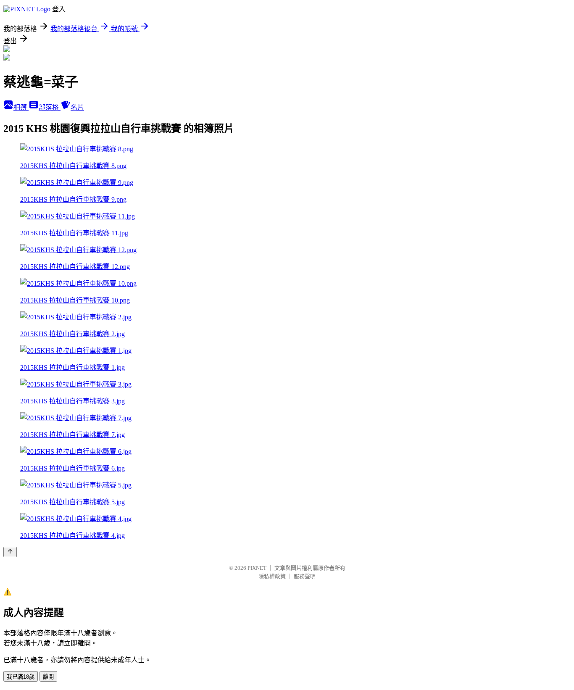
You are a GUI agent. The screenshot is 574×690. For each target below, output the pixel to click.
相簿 (21, 107)
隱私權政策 (272, 576)
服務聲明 (305, 576)
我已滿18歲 (20, 677)
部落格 (50, 107)
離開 (48, 677)
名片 (77, 107)
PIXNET (257, 568)
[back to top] (10, 552)
